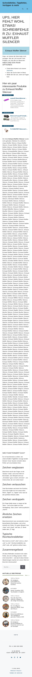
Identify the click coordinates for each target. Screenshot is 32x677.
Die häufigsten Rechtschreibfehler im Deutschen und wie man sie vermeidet (17, 624)
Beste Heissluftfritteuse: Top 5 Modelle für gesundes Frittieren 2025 (17, 615)
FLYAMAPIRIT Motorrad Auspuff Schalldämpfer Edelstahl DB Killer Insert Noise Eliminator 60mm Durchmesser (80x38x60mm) (19, 129)
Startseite (10, 70)
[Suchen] (22, 567)
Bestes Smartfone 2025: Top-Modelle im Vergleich (17, 591)
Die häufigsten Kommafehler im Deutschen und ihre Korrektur (16, 582)
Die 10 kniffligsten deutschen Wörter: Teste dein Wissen (17, 607)
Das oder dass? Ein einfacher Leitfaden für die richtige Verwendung (17, 599)
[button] (23, 8)
